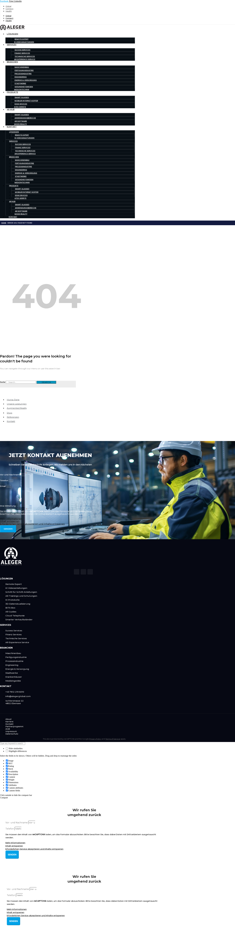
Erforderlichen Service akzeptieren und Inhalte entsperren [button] (32, 524)
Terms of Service (113, 739)
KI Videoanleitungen (24, 42)
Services (11, 44)
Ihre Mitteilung (8, 506)
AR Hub (10, 109)
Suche (2, 382)
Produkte (12, 92)
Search (46, 382)
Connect (9, 9)
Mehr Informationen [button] (11, 518)
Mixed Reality (20, 124)
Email (3, 486)
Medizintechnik (21, 89)
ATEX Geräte (20, 107)
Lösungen (12, 34)
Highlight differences (17, 751)
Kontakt (12, 126)
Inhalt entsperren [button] (9, 521)
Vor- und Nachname (16, 822)
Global (8, 6)
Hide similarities (15, 748)
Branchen (12, 62)
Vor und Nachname (10, 474)
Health (9, 11)
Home (3, 223)
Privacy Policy (95, 739)
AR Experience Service (24, 59)
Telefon (4, 480)
